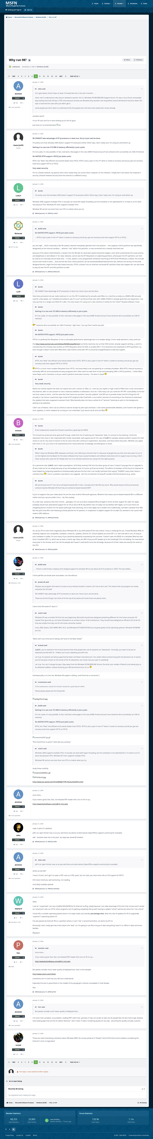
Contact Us (19, 1135)
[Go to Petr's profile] (18, 945)
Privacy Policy (10, 1135)
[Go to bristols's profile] (18, 423)
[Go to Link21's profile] (18, 188)
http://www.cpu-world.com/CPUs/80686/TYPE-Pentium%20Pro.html (58, 782)
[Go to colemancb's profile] (10, 67)
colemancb (16, 67)
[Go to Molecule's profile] (18, 226)
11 (39, 76)
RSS (35, 1135)
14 (52, 76)
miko (18, 835)
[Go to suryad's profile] (18, 1037)
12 (43, 76)
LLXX (18, 292)
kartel (18, 569)
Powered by (139, 1135)
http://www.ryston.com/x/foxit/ (44, 974)
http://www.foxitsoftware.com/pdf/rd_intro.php (50, 804)
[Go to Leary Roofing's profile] (47, 1120)
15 (56, 76)
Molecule (18, 233)
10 (35, 76)
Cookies (28, 1135)
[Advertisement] (76, 36)
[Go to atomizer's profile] (18, 86)
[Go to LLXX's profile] (18, 284)
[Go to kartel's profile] (18, 562)
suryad (18, 1045)
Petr (18, 953)
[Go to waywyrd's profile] (18, 901)
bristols (18, 431)
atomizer (18, 94)
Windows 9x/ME (43, 67)
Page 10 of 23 (74, 76)
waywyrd (18, 909)
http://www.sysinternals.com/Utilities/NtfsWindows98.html (58, 344)
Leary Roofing (55, 1119)
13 (48, 76)
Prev (13, 76)
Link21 (18, 196)
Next (60, 76)
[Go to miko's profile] (18, 828)
